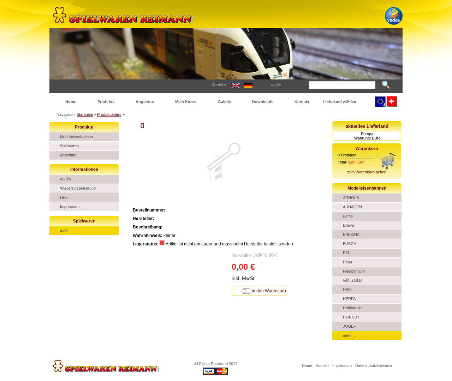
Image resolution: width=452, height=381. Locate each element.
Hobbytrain (352, 308)
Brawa (348, 225)
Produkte (105, 102)
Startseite (85, 114)
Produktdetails (109, 114)
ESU (347, 253)
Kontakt (302, 102)
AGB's (65, 179)
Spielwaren (69, 146)
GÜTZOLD (352, 280)
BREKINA (351, 234)
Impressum (69, 206)
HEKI (347, 289)
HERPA (349, 299)
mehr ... (66, 230)
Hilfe (63, 197)
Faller (347, 262)
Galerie (224, 102)
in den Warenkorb (269, 290)
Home (70, 102)
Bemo (348, 216)
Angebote (145, 102)
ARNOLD (351, 198)
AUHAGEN (352, 207)
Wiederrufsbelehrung (78, 188)
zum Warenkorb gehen (366, 172)
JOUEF (349, 326)
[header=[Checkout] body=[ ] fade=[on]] (388, 168)
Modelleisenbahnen (76, 137)
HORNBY (351, 317)
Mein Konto (186, 102)
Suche (275, 84)
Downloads (262, 102)
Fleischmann (354, 271)
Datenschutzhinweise (373, 365)
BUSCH (349, 244)
